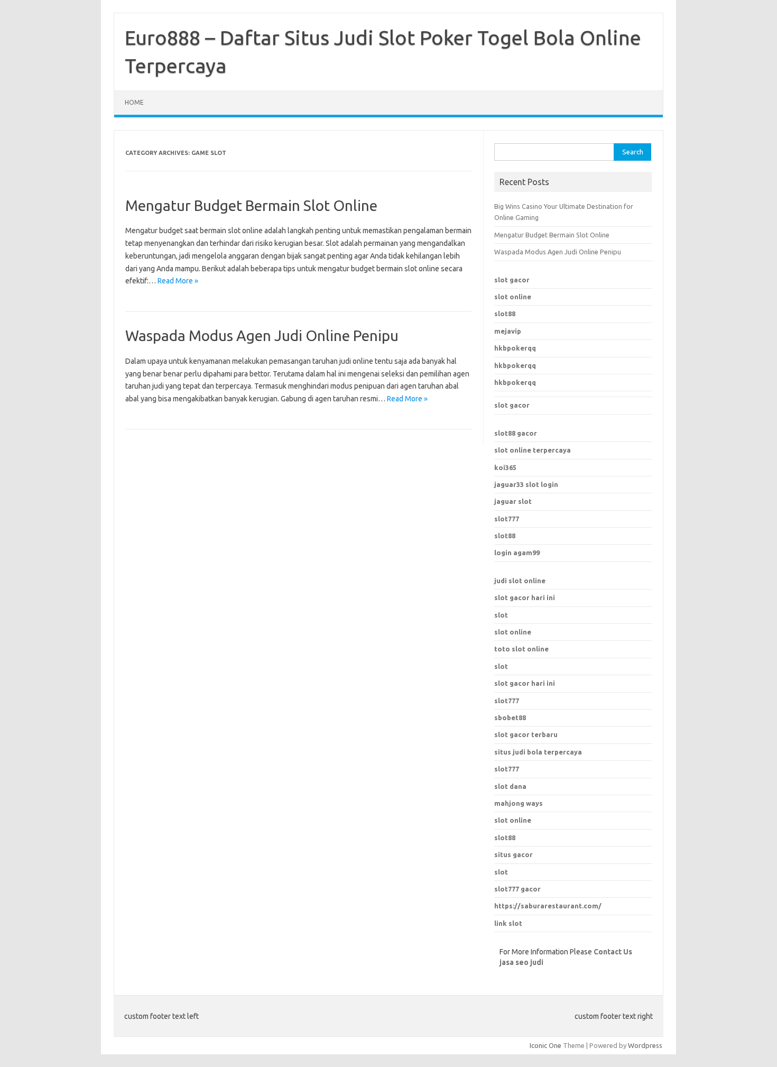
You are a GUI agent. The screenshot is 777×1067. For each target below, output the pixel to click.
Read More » (178, 281)
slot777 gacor (517, 889)
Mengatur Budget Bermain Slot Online (251, 205)
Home (134, 102)
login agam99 (517, 552)
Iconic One (545, 1045)
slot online (512, 296)
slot (501, 615)
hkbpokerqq (515, 348)
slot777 (506, 518)
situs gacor (513, 854)
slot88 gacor (515, 433)
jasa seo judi (521, 962)
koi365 (505, 467)
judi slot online (519, 580)
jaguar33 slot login (526, 484)
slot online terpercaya (532, 450)
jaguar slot (513, 501)
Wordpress (645, 1045)
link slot (508, 923)
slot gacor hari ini (524, 597)
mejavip (507, 331)
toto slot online (521, 648)
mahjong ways (518, 803)
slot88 (504, 313)
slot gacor (512, 279)
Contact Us (613, 952)
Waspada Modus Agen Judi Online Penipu (262, 335)
